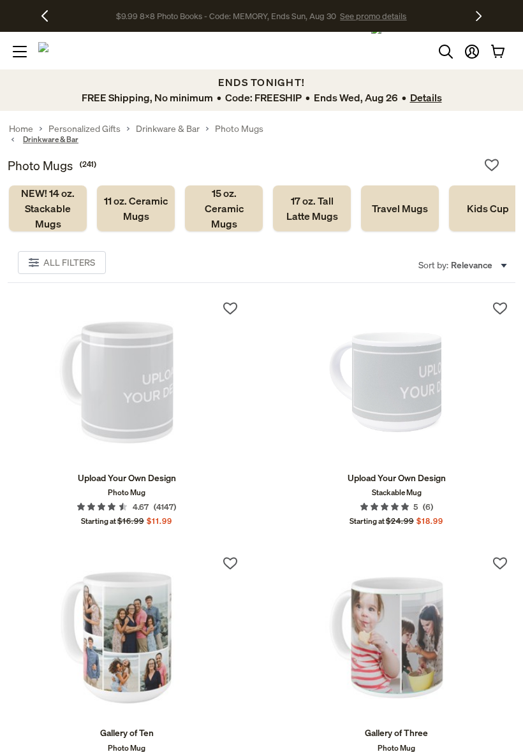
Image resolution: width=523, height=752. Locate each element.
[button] (472, 52)
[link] (48, 208)
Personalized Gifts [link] (84, 128)
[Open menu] (20, 51)
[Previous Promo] (49, 16)
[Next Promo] (479, 16)
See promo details (373, 16)
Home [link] (21, 128)
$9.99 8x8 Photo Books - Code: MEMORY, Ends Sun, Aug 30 (226, 16)
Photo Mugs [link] (239, 128)
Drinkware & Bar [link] (168, 128)
